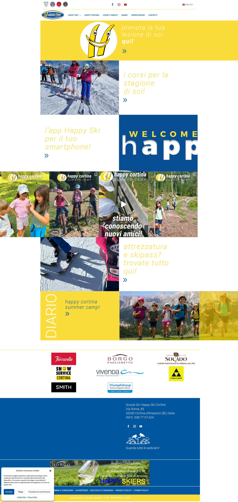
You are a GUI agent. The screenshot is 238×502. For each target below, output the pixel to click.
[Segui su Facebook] (112, 4)
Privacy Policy (32, 497)
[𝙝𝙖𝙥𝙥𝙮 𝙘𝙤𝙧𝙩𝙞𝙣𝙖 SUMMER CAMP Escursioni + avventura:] (172, 204)
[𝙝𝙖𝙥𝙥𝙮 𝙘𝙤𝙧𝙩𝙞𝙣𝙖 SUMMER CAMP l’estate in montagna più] (123, 204)
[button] (50, 471)
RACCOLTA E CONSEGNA (101, 490)
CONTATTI (152, 15)
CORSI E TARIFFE (110, 15)
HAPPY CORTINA (92, 15)
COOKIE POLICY (141, 490)
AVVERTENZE (81, 490)
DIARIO (124, 15)
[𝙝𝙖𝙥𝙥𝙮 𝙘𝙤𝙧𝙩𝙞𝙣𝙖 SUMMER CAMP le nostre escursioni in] (74, 204)
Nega (20, 492)
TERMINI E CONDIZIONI (62, 490)
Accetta (8, 492)
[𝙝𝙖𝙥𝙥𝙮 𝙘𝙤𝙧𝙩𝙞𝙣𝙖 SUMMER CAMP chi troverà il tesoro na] (24, 204)
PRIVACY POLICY (124, 490)
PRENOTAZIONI (138, 15)
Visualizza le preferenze (39, 492)
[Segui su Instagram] (119, 4)
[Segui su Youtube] (125, 4)
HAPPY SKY (73, 15)
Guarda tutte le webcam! (142, 448)
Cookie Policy (21, 497)
